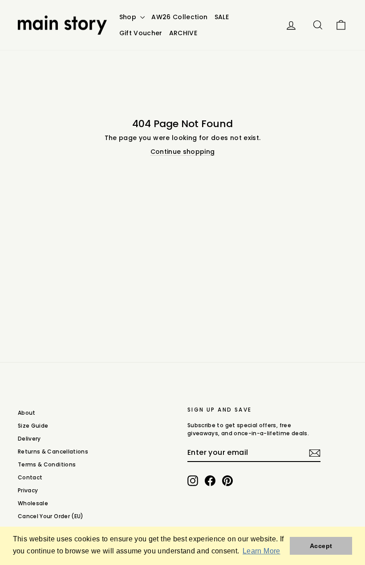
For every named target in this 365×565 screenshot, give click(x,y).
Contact (30, 477)
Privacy (28, 490)
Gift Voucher (140, 33)
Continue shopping (182, 151)
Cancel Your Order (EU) (51, 516)
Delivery (29, 438)
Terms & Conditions (47, 464)
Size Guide (33, 425)
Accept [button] (321, 545)
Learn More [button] (261, 551)
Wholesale (33, 503)
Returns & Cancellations (53, 451)
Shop (128, 16)
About (27, 413)
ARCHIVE (183, 33)
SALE (222, 16)
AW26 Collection (179, 16)
